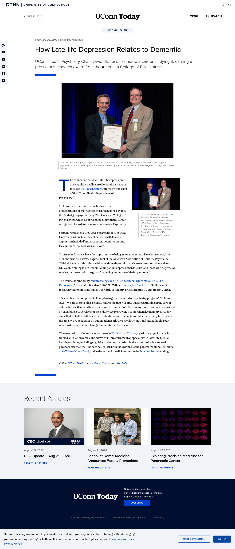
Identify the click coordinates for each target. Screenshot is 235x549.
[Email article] (3, 52)
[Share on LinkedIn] (3, 66)
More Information (194, 539)
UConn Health (76, 363)
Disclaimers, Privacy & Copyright (128, 517)
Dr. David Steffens (91, 188)
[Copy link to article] (3, 45)
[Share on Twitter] (3, 59)
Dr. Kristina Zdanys (124, 333)
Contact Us (130, 496)
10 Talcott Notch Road (75, 351)
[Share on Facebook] (3, 73)
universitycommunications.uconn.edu (143, 492)
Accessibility (158, 517)
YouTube (122, 363)
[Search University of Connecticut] (223, 4)
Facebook (95, 363)
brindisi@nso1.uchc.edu (135, 285)
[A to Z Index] (229, 4)
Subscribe (137, 502)
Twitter (106, 363)
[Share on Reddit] (3, 80)
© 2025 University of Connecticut (88, 517)
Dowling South (149, 351)
